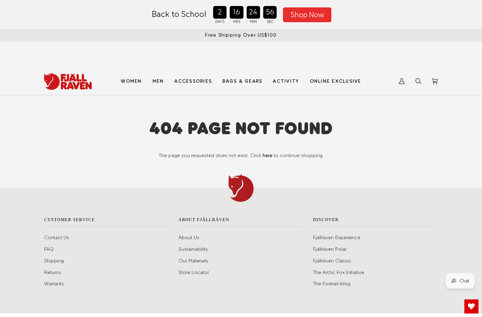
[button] (131, 81)
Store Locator (194, 272)
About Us (189, 237)
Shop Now (307, 14)
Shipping (54, 260)
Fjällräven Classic (332, 260)
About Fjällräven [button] (204, 219)
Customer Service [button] (69, 219)
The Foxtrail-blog (331, 283)
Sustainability (193, 249)
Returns (52, 272)
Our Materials (193, 260)
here (267, 155)
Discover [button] (326, 219)
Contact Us (56, 237)
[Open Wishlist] (471, 306)
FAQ (49, 249)
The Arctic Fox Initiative (338, 272)
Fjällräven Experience (336, 237)
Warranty (54, 283)
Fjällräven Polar (330, 249)
